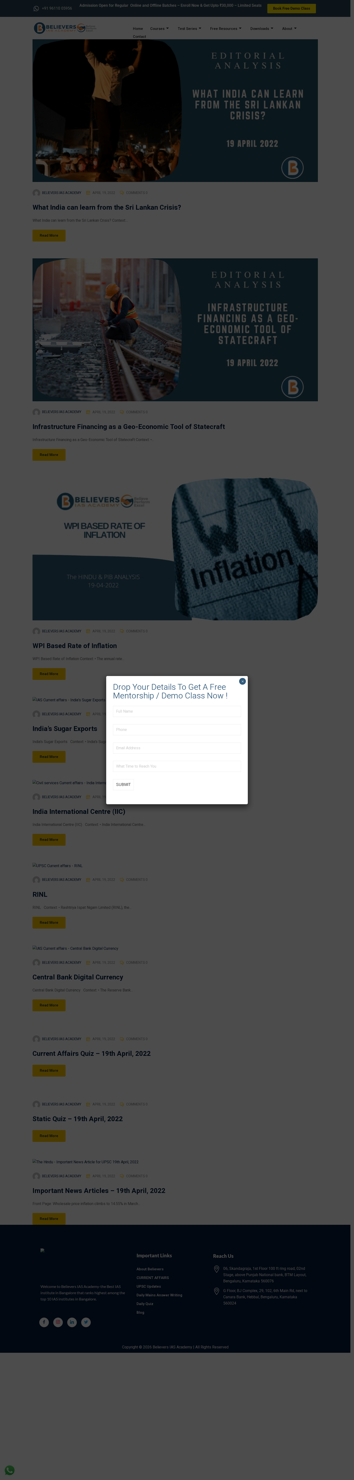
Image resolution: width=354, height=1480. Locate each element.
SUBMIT (123, 785)
